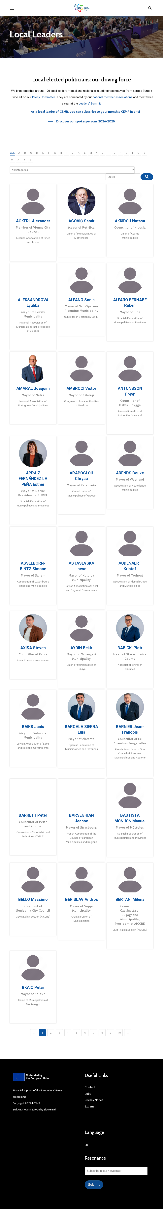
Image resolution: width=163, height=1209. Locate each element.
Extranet (90, 1106)
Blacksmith (50, 1109)
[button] (12, 8)
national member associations (112, 97)
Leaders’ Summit (90, 103)
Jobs (88, 1094)
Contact (90, 1087)
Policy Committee (43, 97)
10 (119, 1032)
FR (86, 1145)
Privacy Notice (94, 1100)
